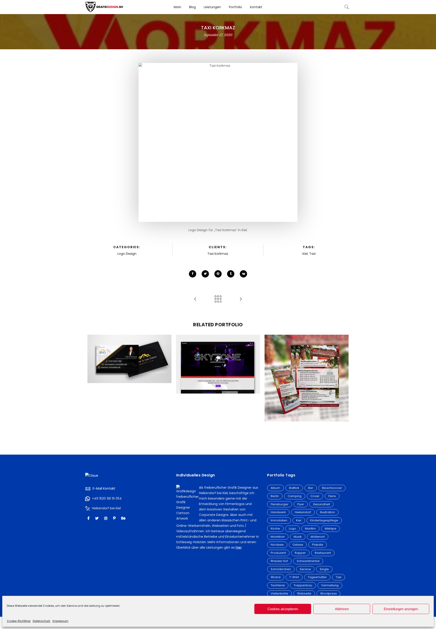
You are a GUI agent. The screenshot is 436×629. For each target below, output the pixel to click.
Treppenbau (303, 585)
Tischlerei (278, 585)
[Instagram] (106, 518)
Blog (192, 7)
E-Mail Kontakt (104, 488)
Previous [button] (93, 388)
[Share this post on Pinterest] (218, 273)
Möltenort (318, 537)
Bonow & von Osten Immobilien (129, 349)
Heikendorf (303, 512)
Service (305, 569)
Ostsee (297, 544)
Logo (292, 528)
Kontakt (256, 7)
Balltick (294, 488)
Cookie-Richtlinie (18, 621)
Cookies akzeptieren (283, 609)
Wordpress (328, 593)
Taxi (312, 253)
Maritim (310, 528)
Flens (332, 496)
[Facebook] (89, 518)
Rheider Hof (279, 561)
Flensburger (279, 504)
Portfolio (235, 7)
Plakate (317, 544)
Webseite (218, 359)
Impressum (60, 621)
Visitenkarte (129, 354)
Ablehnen (342, 609)
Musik (298, 537)
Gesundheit (321, 504)
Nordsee (277, 544)
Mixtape (330, 528)
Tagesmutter (317, 577)
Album (275, 488)
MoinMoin (278, 537)
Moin (177, 7)
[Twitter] (97, 518)
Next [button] (343, 388)
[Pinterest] (115, 518)
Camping (295, 496)
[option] (129, 359)
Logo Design (126, 253)
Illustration (327, 512)
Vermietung (330, 585)
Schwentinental (308, 561)
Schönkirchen (281, 569)
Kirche (275, 528)
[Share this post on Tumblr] (230, 273)
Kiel (305, 253)
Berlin (275, 496)
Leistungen (212, 7)
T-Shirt (294, 577)
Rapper (300, 553)
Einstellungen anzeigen (401, 609)
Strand (275, 577)
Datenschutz (41, 621)
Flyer (300, 504)
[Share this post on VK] (243, 273)
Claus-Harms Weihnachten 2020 (306, 368)
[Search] (347, 7)
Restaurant (323, 553)
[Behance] (123, 518)
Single (324, 569)
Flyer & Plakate (306, 373)
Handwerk (278, 512)
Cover (315, 496)
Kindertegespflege (324, 520)
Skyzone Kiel (218, 354)
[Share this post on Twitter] (205, 273)
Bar (310, 488)
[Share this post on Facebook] (192, 273)
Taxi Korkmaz (217, 253)
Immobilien (279, 520)
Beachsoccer (332, 488)
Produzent (278, 553)
